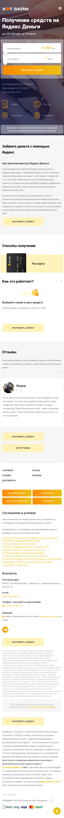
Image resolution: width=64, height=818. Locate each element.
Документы (9, 480)
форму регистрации (49, 616)
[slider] (6, 52)
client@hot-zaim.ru (11, 596)
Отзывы (6, 475)
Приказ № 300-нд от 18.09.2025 (42, 707)
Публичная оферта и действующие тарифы (23, 553)
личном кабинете (13, 767)
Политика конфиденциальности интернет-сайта (25, 547)
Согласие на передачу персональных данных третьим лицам (32, 559)
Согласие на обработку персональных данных (25, 556)
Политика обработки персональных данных (24, 550)
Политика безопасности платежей (19, 544)
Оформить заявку (32, 70)
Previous (58, 245)
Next (62, 245)
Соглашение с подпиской (14, 565)
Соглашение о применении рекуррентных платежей (27, 562)
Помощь (37, 475)
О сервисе (7, 470)
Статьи (36, 470)
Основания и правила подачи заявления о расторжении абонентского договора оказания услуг (29, 539)
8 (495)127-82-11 (13, 605)
